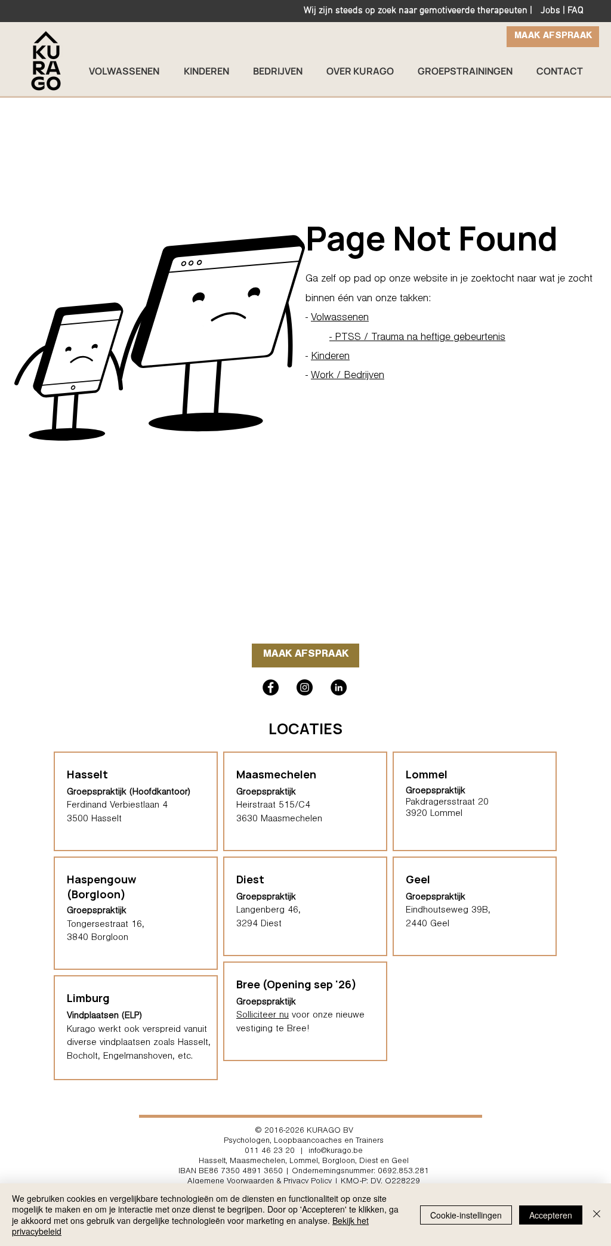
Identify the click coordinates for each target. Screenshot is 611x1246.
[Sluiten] (597, 1214)
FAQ (575, 11)
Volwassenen (340, 318)
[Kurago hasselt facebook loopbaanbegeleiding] (271, 687)
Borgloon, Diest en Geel (365, 1162)
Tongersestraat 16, (105, 925)
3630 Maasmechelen (279, 819)
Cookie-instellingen (466, 1215)
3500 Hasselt (94, 819)
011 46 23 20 (270, 1152)
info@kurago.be (335, 1152)
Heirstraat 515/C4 (273, 806)
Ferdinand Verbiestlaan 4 (117, 806)
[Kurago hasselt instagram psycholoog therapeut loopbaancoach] (305, 687)
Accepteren (550, 1215)
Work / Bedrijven (347, 376)
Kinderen (330, 357)
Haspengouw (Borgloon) (101, 886)
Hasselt (212, 1162)
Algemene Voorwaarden (230, 1182)
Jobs (550, 11)
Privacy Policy (307, 1182)
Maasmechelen (276, 774)
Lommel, (304, 1162)
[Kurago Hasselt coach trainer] (339, 687)
